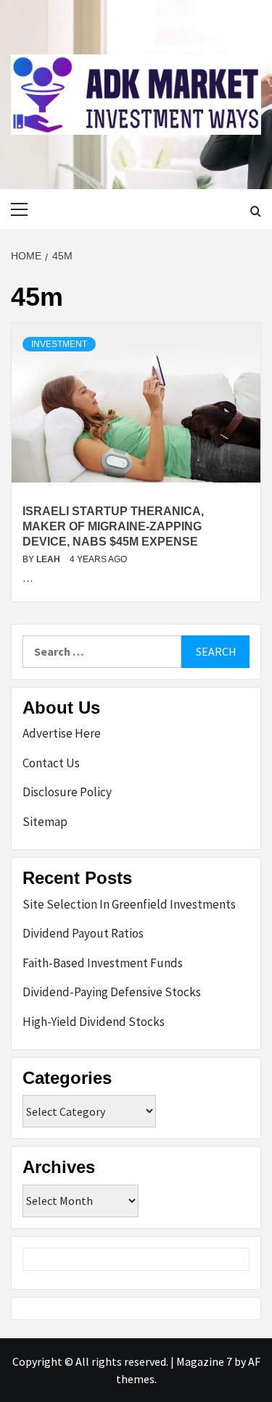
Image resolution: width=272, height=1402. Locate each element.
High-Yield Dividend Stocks (93, 1022)
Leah (49, 559)
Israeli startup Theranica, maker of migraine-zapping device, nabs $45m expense (113, 526)
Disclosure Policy (67, 792)
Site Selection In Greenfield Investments (129, 904)
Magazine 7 (204, 1361)
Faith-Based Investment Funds (102, 963)
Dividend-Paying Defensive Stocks (111, 992)
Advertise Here (61, 733)
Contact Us (51, 763)
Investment (59, 344)
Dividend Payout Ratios (83, 933)
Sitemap (44, 822)
